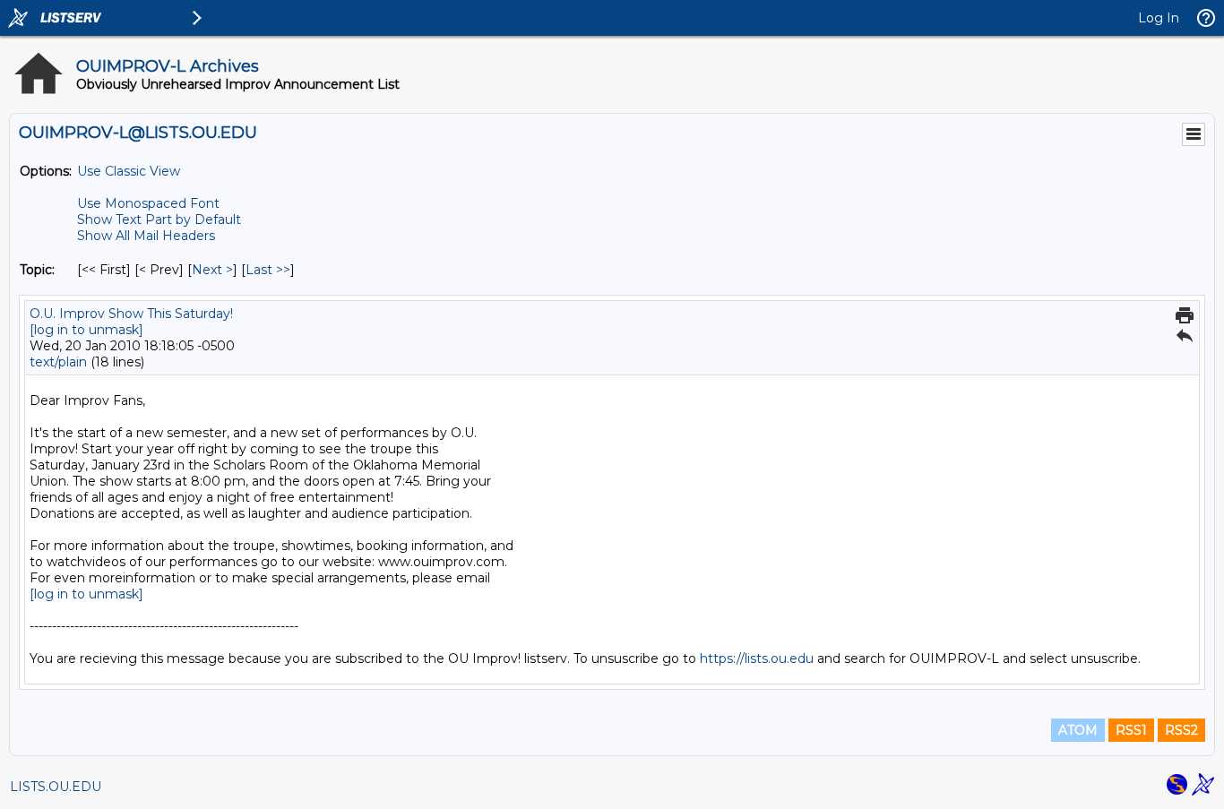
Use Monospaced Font (148, 203)
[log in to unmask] (86, 330)
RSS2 (1181, 730)
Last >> (268, 270)
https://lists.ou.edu (757, 658)
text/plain (58, 362)
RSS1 (1131, 730)
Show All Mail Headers (146, 236)
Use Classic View (128, 171)
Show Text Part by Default (159, 219)
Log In (1158, 18)
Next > (212, 270)
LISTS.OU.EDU (55, 787)
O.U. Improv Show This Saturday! (131, 314)
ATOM (1078, 730)
